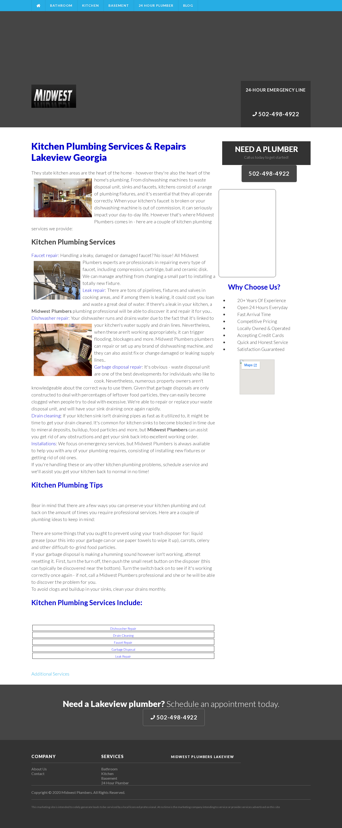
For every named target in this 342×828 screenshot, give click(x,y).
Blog (188, 5)
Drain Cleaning (123, 635)
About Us (39, 769)
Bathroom (61, 5)
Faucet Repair (123, 642)
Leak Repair (123, 656)
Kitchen (90, 5)
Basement (118, 5)
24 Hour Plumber (156, 5)
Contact (37, 773)
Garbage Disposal (123, 649)
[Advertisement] (171, 46)
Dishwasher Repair (123, 628)
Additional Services (50, 673)
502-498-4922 (269, 173)
